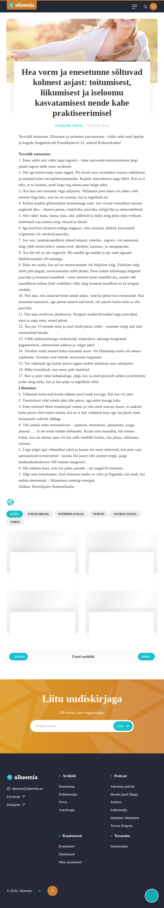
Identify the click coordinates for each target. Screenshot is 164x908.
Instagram (13, 804)
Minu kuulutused (70, 862)
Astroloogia (125, 514)
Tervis (98, 514)
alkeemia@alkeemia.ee (27, 788)
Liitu (120, 726)
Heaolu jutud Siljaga (124, 794)
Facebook (13, 797)
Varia (15, 522)
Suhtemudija (118, 810)
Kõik (14, 514)
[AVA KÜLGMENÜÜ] (152, 896)
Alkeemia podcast (122, 786)
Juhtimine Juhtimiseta (124, 818)
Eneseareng (38, 514)
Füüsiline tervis (69, 125)
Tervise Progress (121, 826)
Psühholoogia (71, 514)
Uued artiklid (39, 502)
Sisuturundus (119, 846)
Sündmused (67, 854)
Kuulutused (66, 846)
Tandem (115, 802)
